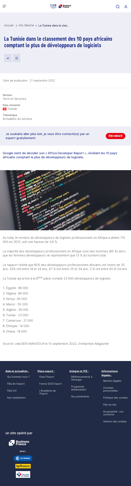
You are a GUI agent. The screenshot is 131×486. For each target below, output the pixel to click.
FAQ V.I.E (12, 390)
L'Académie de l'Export (47, 392)
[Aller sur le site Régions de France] (23, 474)
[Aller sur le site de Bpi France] (23, 466)
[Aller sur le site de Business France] (19, 443)
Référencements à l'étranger (81, 378)
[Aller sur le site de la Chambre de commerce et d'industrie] (23, 458)
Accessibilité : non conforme (113, 413)
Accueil (9, 25)
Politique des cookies (115, 397)
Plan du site (109, 404)
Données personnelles (110, 389)
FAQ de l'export (16, 383)
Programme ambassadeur (78, 388)
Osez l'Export (46, 376)
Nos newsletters (16, 397)
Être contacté (115, 136)
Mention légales (112, 380)
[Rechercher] (117, 6)
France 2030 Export (50, 383)
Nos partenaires (80, 396)
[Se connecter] (125, 6)
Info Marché (26, 25)
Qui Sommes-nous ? (18, 376)
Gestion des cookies (115, 421)
